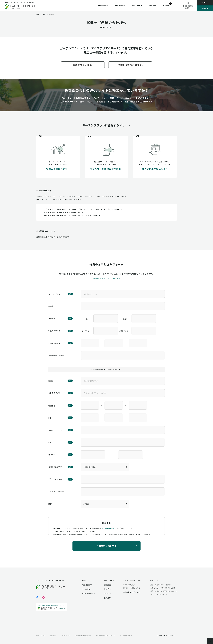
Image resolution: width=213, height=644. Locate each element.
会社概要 (53, 636)
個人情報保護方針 (108, 528)
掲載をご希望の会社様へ (132, 580)
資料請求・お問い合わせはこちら (130, 65)
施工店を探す (120, 5)
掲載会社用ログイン (131, 592)
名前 (125, 318)
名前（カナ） (125, 331)
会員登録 (205, 8)
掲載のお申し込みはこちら (83, 65)
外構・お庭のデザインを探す (160, 585)
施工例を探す (103, 5)
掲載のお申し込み (129, 585)
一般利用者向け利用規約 (83, 636)
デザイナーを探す (88, 593)
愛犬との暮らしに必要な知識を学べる (163, 591)
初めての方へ (137, 5)
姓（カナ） (86, 331)
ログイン (205, 3)
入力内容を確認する (106, 545)
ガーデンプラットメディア (159, 594)
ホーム (84, 580)
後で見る (166, 5)
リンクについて (65, 636)
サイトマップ (41, 636)
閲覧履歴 (152, 5)
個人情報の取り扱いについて (106, 636)
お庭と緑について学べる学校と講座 (162, 588)
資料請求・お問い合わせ (131, 588)
